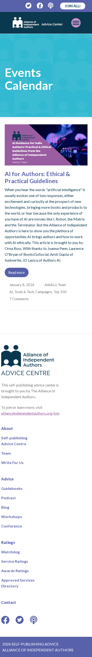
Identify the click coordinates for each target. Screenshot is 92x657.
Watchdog (10, 552)
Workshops (11, 516)
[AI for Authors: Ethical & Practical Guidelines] (46, 162)
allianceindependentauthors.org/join (30, 413)
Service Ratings (14, 561)
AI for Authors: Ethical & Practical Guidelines (37, 177)
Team (6, 453)
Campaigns (44, 292)
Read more (16, 272)
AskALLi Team (56, 285)
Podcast (8, 498)
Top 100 (60, 292)
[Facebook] (40, 6)
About (7, 428)
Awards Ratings (15, 570)
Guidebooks (12, 488)
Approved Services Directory (18, 583)
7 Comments (19, 299)
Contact (8, 602)
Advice (7, 479)
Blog (5, 507)
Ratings (8, 542)
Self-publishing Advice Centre (14, 441)
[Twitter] (28, 6)
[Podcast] (51, 6)
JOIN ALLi (72, 6)
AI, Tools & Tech (22, 292)
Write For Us (12, 462)
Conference (11, 526)
